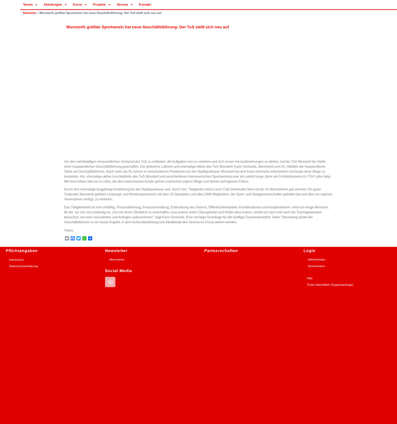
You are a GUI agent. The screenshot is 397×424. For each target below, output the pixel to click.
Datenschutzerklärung (23, 266)
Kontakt (145, 4)
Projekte (99, 4)
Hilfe (310, 278)
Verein (28, 4)
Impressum (16, 259)
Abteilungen (53, 4)
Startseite (29, 12)
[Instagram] (110, 282)
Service (122, 4)
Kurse (77, 4)
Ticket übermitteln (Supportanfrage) (330, 284)
